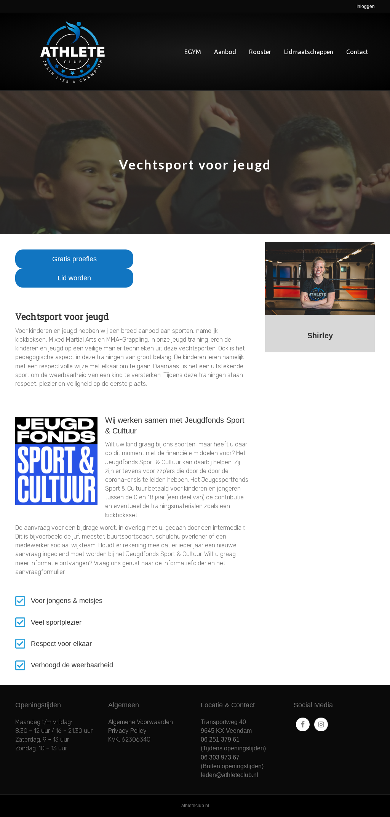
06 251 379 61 (220, 739)
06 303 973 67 (220, 757)
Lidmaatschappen (308, 51)
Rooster (260, 51)
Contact (357, 51)
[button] (74, 259)
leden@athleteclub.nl (229, 775)
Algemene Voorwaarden (140, 722)
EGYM (192, 51)
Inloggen (365, 6)
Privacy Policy (127, 730)
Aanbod (225, 51)
